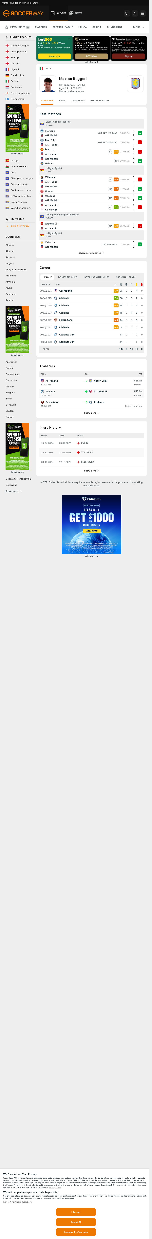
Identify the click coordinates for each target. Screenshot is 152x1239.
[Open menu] (143, 13)
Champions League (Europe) (62, 214)
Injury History (99, 100)
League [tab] (47, 277)
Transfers (78, 100)
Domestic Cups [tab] (67, 277)
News (62, 100)
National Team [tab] (125, 277)
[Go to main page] (25, 13)
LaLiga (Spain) (54, 168)
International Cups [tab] (96, 277)
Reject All (75, 1222)
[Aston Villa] (135, 84)
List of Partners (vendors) (17, 1201)
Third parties (55, 1187)
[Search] (127, 13)
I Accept (76, 1212)
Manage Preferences (76, 1232)
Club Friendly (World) (58, 121)
